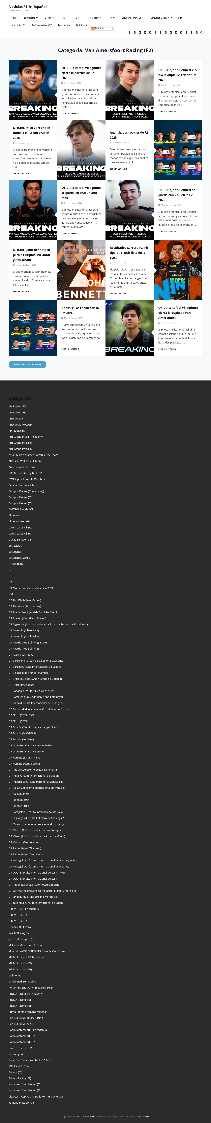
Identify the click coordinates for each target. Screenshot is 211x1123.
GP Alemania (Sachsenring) (25, 606)
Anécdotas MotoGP (42, 25)
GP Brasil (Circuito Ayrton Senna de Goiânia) (35, 678)
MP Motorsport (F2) (20, 963)
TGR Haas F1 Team (20, 1066)
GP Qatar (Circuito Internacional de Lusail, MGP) (37, 872)
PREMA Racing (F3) (20, 1005)
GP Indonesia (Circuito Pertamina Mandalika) (36, 781)
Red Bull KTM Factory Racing (26, 1017)
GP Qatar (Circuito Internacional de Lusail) (34, 878)
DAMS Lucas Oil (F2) (20, 527)
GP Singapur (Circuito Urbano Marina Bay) (34, 896)
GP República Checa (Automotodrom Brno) (34, 884)
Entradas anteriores (27, 364)
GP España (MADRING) (22, 733)
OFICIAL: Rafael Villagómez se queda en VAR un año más (81, 193)
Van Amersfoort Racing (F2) (25, 1084)
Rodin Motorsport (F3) (22, 1042)
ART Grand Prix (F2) (20, 442)
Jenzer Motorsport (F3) (22, 939)
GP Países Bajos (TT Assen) (25, 848)
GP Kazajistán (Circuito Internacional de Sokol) (36, 812)
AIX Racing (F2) (17, 406)
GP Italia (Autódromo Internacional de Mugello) (37, 787)
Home (14, 17)
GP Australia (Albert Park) (24, 630)
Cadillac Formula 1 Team (23, 485)
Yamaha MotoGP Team (22, 1102)
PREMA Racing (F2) (20, 999)
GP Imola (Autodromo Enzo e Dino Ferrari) (34, 769)
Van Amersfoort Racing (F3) (25, 1090)
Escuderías (29, 17)
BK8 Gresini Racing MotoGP (25, 473)
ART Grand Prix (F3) (20, 449)
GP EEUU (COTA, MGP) (22, 715)
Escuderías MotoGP (131, 17)
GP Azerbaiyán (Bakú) (21, 654)
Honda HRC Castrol (20, 927)
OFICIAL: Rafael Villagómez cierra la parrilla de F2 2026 (81, 73)
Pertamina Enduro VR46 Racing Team (31, 987)
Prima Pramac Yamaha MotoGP (28, 1011)
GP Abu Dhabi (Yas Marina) (25, 600)
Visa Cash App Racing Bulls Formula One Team (37, 1096)
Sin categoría (16, 1054)
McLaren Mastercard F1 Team (26, 945)
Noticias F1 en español (28, 6)
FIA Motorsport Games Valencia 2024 (31, 588)
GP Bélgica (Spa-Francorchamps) (28, 672)
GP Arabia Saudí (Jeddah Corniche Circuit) (33, 612)
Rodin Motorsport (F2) (22, 1036)
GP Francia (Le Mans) (21, 739)
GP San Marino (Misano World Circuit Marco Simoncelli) (42, 890)
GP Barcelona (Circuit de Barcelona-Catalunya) (36, 660)
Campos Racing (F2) (20, 497)
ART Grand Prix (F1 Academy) (26, 436)
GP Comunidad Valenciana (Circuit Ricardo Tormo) (39, 709)
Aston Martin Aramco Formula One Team (33, 455)
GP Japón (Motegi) (19, 800)
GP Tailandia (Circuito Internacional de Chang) (36, 902)
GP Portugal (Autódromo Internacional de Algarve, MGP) (42, 860)
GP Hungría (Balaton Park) (24, 757)
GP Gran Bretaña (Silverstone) (26, 751)
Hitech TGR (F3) (18, 921)
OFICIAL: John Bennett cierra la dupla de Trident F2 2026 (177, 75)
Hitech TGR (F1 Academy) (24, 909)
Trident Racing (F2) (20, 1078)
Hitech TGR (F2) (18, 915)
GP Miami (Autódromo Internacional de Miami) (37, 836)
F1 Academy (93, 17)
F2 (64, 17)
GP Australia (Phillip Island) (25, 636)
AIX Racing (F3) (17, 412)
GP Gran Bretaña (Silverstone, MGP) (30, 745)
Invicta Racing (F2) (19, 933)
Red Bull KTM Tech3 (21, 1024)
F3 (76, 17)
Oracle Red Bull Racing (22, 981)
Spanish (99, 28)
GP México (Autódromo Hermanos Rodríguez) (36, 830)
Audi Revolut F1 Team (22, 467)
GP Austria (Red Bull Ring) (24, 648)
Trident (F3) (15, 1072)
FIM (180, 17)
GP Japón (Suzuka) (19, 806)
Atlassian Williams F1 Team (25, 461)
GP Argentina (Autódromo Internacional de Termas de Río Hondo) (48, 624)
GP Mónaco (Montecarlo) (23, 842)
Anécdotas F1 (18, 25)
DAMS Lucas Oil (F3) (20, 533)
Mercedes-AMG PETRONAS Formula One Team (37, 951)
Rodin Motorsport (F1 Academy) (28, 1030)
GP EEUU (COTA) (18, 721)
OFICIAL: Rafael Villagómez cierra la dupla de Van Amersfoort (178, 313)
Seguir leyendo (70, 113)
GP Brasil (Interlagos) (21, 685)
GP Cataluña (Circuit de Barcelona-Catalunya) (36, 697)
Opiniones (81, 25)
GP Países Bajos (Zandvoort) (25, 854)
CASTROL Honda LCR (21, 509)
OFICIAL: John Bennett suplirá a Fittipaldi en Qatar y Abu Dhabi (32, 255)
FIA (110, 17)
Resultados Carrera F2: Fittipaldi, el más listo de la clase (129, 253)
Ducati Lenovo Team (21, 539)
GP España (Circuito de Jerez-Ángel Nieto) (33, 727)
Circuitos (49, 17)
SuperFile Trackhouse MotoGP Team (30, 1060)
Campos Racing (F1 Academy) (26, 491)
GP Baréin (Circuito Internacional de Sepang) (35, 666)
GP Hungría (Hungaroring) (24, 763)
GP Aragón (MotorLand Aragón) (27, 618)
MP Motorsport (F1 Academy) (26, 957)
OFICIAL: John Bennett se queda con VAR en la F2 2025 (176, 195)
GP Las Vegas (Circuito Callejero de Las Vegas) (36, 818)
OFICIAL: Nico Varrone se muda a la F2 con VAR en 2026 (31, 133)
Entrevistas (64, 25)
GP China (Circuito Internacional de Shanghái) (36, 703)
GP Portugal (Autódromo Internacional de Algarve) (39, 866)
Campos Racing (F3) (20, 503)
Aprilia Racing (17, 430)
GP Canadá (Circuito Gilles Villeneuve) (31, 691)
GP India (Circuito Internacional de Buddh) (34, 775)
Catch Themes (143, 1116)
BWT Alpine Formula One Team (28, 479)
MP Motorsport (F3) (20, 969)
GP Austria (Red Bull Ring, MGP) (28, 642)
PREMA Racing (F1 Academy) (25, 993)
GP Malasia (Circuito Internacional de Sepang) (36, 824)
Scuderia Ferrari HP (20, 1048)
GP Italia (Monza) (19, 794)
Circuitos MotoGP (160, 17)
